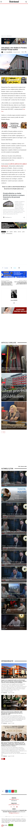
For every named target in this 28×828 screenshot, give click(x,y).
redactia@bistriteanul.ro (14, 799)
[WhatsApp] (15, 791)
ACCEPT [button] (10, 825)
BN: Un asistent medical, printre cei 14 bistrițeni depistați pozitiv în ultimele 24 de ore (21, 282)
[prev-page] (2, 432)
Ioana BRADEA (9, 52)
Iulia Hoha (4, 485)
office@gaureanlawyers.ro (14, 813)
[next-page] (4, 432)
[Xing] (14, 302)
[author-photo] (2, 692)
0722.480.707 (14, 800)
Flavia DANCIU (5, 580)
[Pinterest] (12, 791)
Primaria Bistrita (9, 233)
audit (7, 231)
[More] (19, 268)
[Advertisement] (14, 19)
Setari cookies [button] (4, 825)
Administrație (9, 36)
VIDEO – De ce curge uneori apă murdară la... (14, 531)
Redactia (5, 692)
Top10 (3, 354)
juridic (23, 231)
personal (3, 233)
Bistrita (15, 231)
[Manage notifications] (2, 826)
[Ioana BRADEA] (2, 52)
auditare (11, 231)
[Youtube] (17, 807)
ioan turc (19, 231)
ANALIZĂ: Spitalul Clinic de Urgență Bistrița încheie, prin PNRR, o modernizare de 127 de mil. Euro (13, 398)
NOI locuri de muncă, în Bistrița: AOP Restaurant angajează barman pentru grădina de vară (12, 713)
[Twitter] (9, 791)
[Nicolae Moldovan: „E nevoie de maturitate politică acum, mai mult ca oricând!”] (14, 574)
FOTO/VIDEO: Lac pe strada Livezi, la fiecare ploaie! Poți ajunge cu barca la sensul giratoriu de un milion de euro (7, 283)
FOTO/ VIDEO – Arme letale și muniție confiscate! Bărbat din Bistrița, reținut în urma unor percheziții (13, 369)
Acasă (2, 36)
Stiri (5, 36)
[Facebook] (6, 791)
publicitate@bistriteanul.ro (14, 804)
